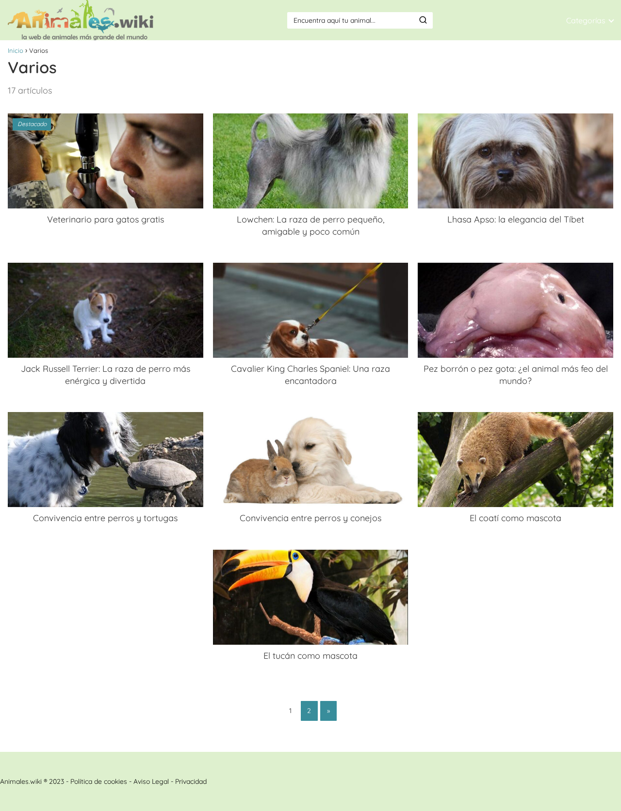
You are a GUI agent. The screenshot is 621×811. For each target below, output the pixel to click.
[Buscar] (423, 20)
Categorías (585, 20)
